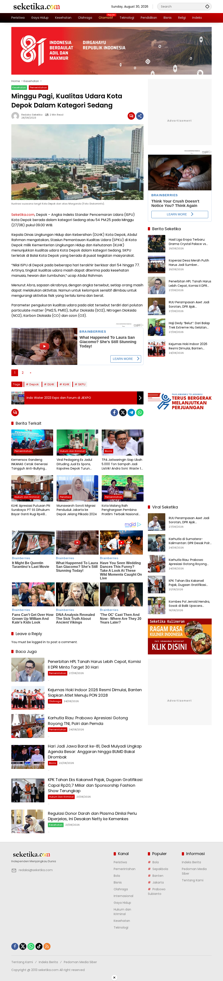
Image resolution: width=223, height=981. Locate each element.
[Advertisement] (180, 473)
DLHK (50, 384)
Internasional (123, 896)
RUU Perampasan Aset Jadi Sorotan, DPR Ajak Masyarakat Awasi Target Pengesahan (189, 304)
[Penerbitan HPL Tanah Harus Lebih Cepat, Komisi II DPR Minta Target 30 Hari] (27, 670)
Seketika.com (22, 214)
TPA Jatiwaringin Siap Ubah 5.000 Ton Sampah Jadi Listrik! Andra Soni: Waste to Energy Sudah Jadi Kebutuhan (122, 464)
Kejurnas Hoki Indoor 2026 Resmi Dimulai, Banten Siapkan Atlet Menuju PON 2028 (95, 692)
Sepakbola (160, 869)
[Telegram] (131, 412)
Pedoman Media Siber (80, 962)
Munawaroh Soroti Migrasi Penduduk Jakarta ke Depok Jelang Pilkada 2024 (77, 510)
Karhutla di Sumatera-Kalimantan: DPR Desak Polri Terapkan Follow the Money (189, 541)
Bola (117, 876)
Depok (34, 384)
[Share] (140, 116)
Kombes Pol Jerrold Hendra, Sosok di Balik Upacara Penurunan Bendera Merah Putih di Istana (189, 604)
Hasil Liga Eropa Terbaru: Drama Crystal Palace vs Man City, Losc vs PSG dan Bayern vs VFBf (188, 242)
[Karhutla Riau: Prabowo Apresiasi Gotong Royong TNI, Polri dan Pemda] (27, 726)
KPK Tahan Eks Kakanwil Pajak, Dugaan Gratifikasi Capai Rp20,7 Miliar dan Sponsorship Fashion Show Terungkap (95, 785)
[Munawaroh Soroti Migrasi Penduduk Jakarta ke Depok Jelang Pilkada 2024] (77, 488)
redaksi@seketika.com (36, 870)
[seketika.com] (36, 6)
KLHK (66, 384)
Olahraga (55, 701)
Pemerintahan (38, 87)
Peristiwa (65, 497)
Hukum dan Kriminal (72, 451)
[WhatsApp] (140, 412)
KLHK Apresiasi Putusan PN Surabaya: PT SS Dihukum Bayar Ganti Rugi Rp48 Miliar (30, 510)
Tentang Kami (192, 880)
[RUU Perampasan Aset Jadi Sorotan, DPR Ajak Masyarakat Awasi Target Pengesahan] (156, 306)
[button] (207, 6)
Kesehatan (19, 87)
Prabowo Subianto (157, 891)
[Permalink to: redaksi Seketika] (16, 116)
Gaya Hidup (122, 903)
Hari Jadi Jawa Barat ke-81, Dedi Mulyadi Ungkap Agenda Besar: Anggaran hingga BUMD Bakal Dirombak (95, 751)
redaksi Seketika (31, 115)
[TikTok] (38, 946)
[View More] (60, 854)
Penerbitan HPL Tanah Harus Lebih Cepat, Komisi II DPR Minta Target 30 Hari (94, 664)
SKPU (81, 384)
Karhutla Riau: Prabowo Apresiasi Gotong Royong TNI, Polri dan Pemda (88, 720)
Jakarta (158, 882)
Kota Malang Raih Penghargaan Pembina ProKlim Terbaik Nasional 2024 (120, 510)
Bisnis (108, 451)
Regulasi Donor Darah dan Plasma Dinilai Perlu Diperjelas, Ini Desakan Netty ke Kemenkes (92, 816)
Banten (157, 876)
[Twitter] (123, 412)
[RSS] (47, 946)
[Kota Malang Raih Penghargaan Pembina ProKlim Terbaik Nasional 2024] (123, 488)
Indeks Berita (191, 862)
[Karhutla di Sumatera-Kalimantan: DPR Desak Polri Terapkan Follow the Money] (156, 543)
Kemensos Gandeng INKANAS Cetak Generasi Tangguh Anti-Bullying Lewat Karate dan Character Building (29, 464)
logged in (39, 642)
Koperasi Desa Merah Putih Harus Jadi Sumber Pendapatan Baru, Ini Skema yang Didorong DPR (190, 262)
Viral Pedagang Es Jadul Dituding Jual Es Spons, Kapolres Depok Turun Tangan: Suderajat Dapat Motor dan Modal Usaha (76, 464)
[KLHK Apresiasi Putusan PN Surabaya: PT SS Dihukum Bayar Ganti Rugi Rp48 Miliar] (32, 488)
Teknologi (121, 927)
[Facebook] (114, 412)
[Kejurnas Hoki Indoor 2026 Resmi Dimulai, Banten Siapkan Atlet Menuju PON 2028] (27, 698)
